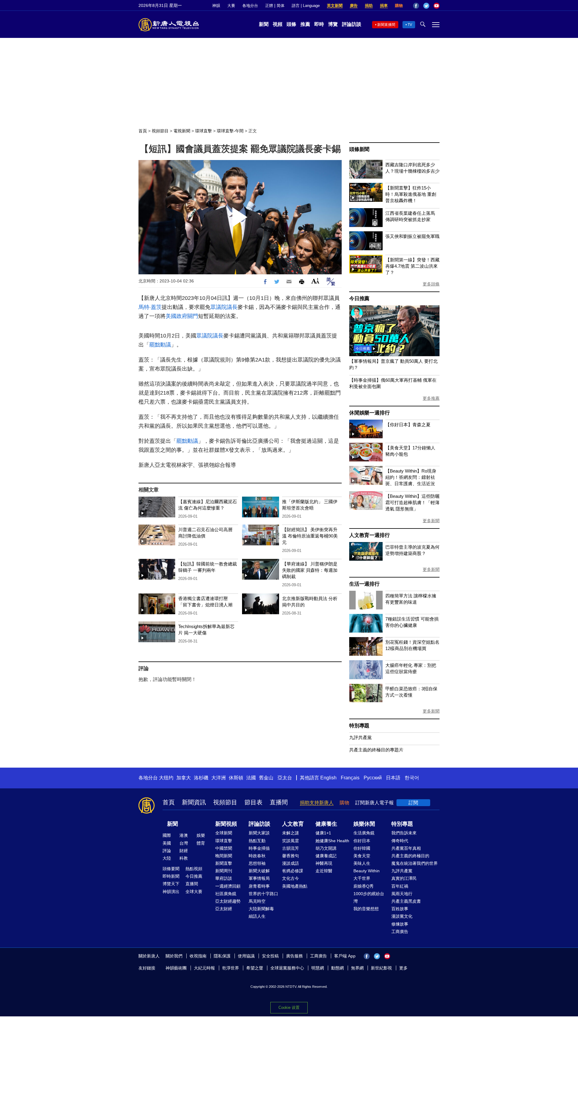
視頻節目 (160, 130)
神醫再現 (323, 863)
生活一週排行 (364, 584)
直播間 (279, 802)
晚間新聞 (223, 855)
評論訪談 (351, 24)
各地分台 (250, 5)
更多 (403, 968)
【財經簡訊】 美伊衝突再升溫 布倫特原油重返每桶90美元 (310, 536)
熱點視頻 (193, 868)
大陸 (167, 858)
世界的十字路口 (263, 893)
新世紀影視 (381, 968)
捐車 (384, 5)
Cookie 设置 (289, 1007)
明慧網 (317, 968)
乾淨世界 (230, 968)
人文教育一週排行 (369, 535)
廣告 (354, 5)
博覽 (333, 24)
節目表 (253, 802)
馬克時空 (257, 901)
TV (410, 25)
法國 (251, 777)
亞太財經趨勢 (228, 901)
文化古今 (290, 878)
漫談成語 (290, 863)
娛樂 (201, 835)
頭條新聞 (359, 149)
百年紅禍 (399, 886)
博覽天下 (171, 883)
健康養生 (326, 824)
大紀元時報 (204, 968)
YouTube (437, 6)
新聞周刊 (223, 870)
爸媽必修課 (292, 870)
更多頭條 (431, 284)
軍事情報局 (259, 878)
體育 (201, 843)
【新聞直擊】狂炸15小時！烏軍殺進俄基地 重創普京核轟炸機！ (410, 194)
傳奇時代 (399, 840)
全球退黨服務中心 (287, 968)
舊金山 (266, 777)
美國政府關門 (182, 316)
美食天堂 (361, 855)
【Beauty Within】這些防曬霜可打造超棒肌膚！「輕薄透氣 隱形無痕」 (412, 502)
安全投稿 (270, 956)
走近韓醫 (323, 870)
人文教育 (293, 824)
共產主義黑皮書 (406, 901)
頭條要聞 (171, 868)
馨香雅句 (290, 855)
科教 (183, 858)
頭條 (291, 24)
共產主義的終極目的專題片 (376, 749)
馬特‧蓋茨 (150, 307)
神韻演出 (171, 891)
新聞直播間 (386, 25)
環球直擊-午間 (230, 130)
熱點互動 (257, 840)
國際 (167, 835)
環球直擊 (203, 130)
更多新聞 (431, 520)
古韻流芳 (290, 848)
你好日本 (361, 840)
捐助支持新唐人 (317, 802)
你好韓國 (361, 848)
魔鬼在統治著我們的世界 (414, 863)
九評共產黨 (360, 737)
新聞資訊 (194, 802)
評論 (167, 850)
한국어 (412, 777)
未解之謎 (290, 832)
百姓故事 (399, 908)
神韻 (216, 5)
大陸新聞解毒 (261, 908)
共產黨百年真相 (406, 848)
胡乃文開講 (326, 848)
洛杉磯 (201, 777)
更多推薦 (431, 398)
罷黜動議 (160, 345)
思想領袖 (257, 863)
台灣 (183, 843)
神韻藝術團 (176, 968)
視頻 (277, 24)
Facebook (416, 6)
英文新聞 (335, 5)
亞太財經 (223, 908)
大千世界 (361, 878)
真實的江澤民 (404, 878)
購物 (399, 5)
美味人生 (361, 863)
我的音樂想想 (366, 908)
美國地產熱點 (294, 886)
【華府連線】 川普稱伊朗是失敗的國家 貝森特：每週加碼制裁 (309, 570)
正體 (269, 5)
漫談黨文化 (401, 916)
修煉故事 (399, 924)
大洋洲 (218, 777)
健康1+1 (323, 832)
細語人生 (257, 916)
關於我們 (174, 956)
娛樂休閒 (364, 824)
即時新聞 (171, 876)
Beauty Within (366, 870)
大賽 (231, 5)
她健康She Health (332, 840)
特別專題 (359, 726)
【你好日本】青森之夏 (407, 424)
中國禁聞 (223, 848)
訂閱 (413, 802)
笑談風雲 (290, 840)
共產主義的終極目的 (410, 855)
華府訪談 (223, 878)
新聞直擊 (223, 863)
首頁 (142, 130)
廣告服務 (294, 956)
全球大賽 (193, 891)
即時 (319, 24)
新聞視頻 (226, 824)
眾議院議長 (224, 307)
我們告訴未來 (404, 832)
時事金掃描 (259, 848)
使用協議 (246, 956)
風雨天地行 (401, 893)
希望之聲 (254, 968)
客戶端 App (345, 956)
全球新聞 (223, 832)
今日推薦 (359, 298)
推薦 (305, 24)
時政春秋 (257, 855)
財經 (183, 850)
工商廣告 (399, 931)
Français (350, 777)
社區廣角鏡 (225, 893)
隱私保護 (222, 956)
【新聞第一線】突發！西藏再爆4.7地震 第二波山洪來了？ (412, 266)
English (328, 777)
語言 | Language (306, 5)
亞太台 (285, 777)
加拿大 (183, 777)
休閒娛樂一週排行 (369, 413)
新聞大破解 (259, 870)
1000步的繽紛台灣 (368, 897)
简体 (280, 5)
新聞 (264, 24)
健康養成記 (326, 855)
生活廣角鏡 (363, 832)
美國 (167, 843)
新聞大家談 (259, 832)
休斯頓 (236, 777)
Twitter (426, 6)
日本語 (393, 777)
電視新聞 (181, 130)
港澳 (183, 835)
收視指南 (198, 956)
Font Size (315, 281)
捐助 (369, 5)
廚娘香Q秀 (363, 886)
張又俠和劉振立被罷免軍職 (412, 236)
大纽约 (166, 777)
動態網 (337, 968)
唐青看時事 (259, 886)
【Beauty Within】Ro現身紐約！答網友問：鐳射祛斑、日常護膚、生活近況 (410, 477)
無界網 (357, 968)
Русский (373, 777)
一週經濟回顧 (228, 886)
